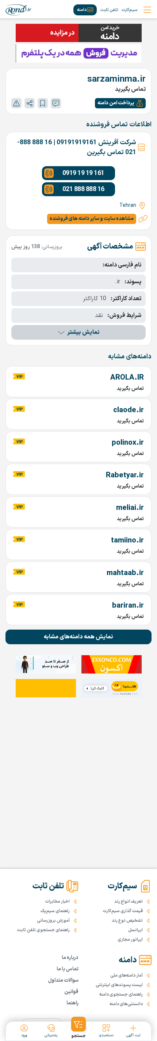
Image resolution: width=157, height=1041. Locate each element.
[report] (16, 103)
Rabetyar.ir (125, 475)
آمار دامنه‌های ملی (126, 975)
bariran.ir (128, 605)
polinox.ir (128, 442)
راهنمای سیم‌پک (55, 911)
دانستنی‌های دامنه (126, 1004)
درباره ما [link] (70, 958)
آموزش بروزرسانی (53, 920)
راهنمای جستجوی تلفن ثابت (43, 930)
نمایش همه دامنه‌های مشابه (78, 637)
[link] (18, 9)
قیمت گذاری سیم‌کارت (123, 911)
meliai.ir (130, 508)
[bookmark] (43, 103)
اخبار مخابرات (57, 901)
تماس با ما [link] (67, 969)
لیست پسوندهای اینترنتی (119, 985)
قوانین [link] (71, 992)
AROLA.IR (127, 377)
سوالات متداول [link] (63, 980)
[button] (120, 103)
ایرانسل (135, 930)
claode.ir (128, 410)
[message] (56, 103)
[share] (29, 103)
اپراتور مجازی (130, 939)
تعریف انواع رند (128, 901)
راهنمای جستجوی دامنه (121, 994)
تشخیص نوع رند (127, 920)
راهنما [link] (72, 1003)
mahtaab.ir (125, 573)
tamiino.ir (127, 540)
